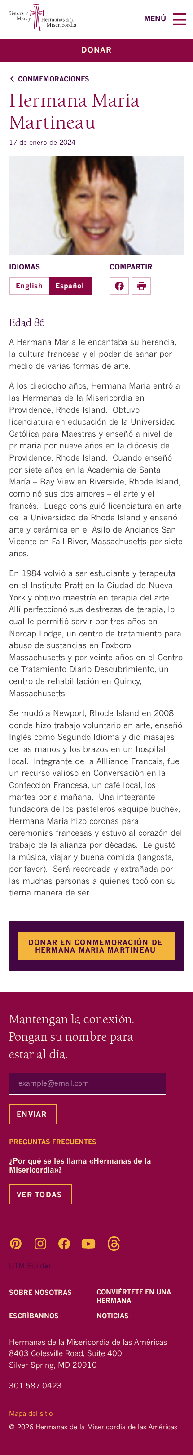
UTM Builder (30, 1266)
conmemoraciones (53, 79)
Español (69, 286)
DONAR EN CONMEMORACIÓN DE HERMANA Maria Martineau (95, 947)
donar (96, 50)
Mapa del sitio (31, 1414)
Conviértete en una (133, 1297)
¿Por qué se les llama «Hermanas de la (80, 1166)
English (29, 286)
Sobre (41, 1293)
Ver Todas (39, 1195)
